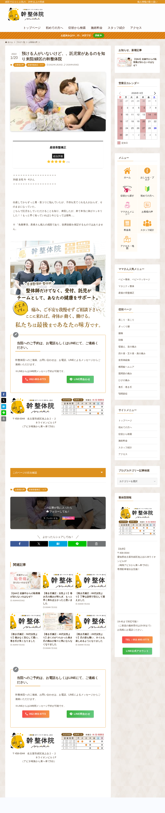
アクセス (122, 454)
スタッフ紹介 (125, 447)
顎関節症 (122, 393)
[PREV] (120, 93)
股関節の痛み (125, 373)
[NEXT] (154, 93)
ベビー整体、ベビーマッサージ (134, 279)
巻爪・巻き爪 (125, 387)
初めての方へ (125, 427)
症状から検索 (125, 434)
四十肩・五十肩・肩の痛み (132, 353)
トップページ (125, 420)
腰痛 (120, 333)
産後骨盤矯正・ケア (36, 65)
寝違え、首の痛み (127, 346)
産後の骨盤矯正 (126, 293)
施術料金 (122, 440)
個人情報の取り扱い (147, 2)
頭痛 (120, 340)
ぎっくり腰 (124, 326)
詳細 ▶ (98, 35)
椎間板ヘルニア (126, 367)
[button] (19, 544)
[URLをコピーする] (96, 544)
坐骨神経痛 (124, 360)
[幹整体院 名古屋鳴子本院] (30, 14)
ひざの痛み (124, 380)
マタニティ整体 (126, 286)
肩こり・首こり (126, 320)
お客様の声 (19, 65)
